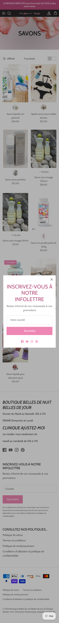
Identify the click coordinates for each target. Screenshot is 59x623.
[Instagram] (32, 341)
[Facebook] (22, 341)
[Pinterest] (36, 341)
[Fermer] (51, 279)
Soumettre (29, 330)
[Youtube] (27, 341)
